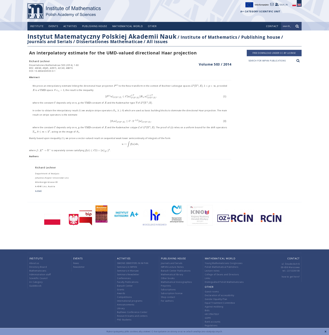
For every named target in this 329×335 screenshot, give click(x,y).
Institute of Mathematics (209, 37)
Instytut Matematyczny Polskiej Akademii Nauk (102, 36)
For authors (167, 300)
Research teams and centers (132, 315)
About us (34, 263)
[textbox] (116, 86)
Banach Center (125, 285)
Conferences (124, 278)
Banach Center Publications (176, 270)
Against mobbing (214, 306)
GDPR (208, 318)
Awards (121, 293)
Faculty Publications (127, 282)
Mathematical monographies (176, 282)
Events (53, 26)
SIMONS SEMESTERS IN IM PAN (132, 263)
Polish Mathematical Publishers (221, 267)
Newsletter (79, 267)
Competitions (124, 297)
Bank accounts (212, 321)
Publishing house (94, 26)
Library (121, 308)
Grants (120, 289)
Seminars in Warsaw (128, 270)
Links (207, 278)
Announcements (125, 304)
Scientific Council (38, 278)
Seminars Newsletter (128, 274)
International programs (129, 300)
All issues (157, 41)
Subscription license (172, 293)
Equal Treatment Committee (220, 302)
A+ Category (36, 282)
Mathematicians (37, 270)
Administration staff (40, 274)
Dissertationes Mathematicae (109, 41)
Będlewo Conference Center (132, 312)
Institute (36, 26)
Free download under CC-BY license (274, 53)
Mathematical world (127, 26)
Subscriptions (168, 289)
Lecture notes (212, 270)
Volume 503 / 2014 (215, 64)
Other (152, 26)
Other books (168, 278)
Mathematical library (172, 274)
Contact (293, 258)
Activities (70, 26)
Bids (207, 310)
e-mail (38, 190)
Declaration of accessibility (219, 295)
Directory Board (38, 267)
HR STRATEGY (212, 314)
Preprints (166, 285)
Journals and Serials (49, 41)
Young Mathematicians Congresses (223, 263)
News (76, 263)
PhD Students (124, 319)
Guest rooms (212, 291)
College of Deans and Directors (222, 274)
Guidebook (35, 285)
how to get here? (291, 276)
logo (64, 11)
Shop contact (168, 297)
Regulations (211, 325)
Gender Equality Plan (216, 299)
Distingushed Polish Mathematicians (224, 282)
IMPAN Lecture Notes (172, 267)
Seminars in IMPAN (127, 267)
